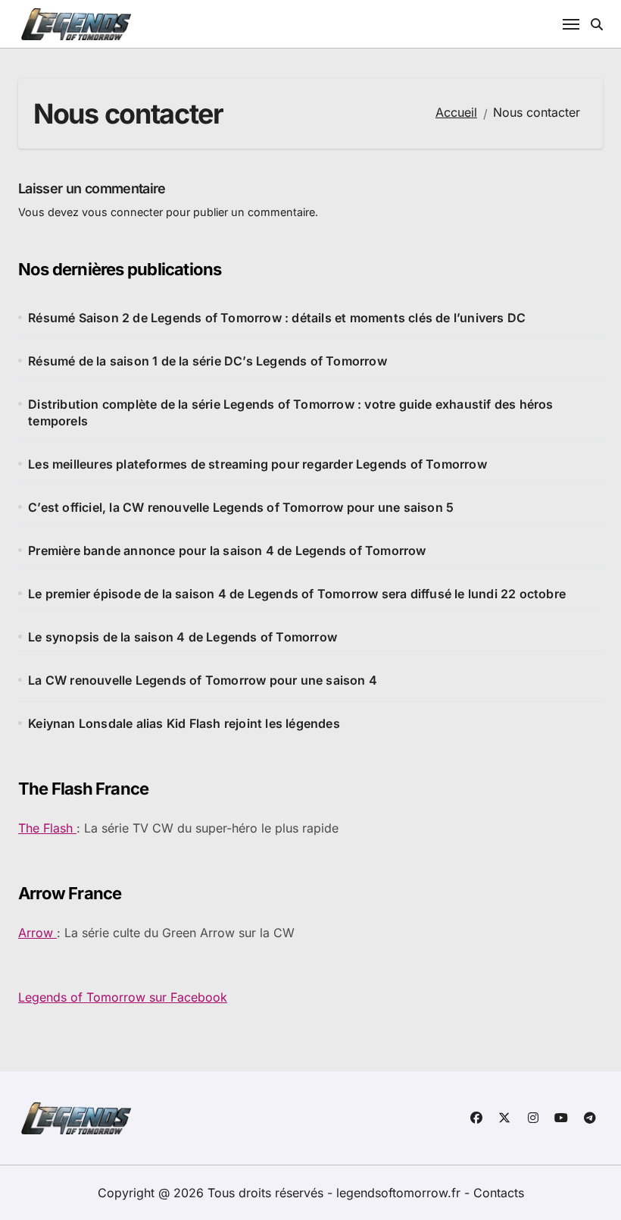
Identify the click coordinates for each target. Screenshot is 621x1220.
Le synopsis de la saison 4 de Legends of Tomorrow (182, 636)
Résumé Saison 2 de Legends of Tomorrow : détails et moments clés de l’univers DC (277, 317)
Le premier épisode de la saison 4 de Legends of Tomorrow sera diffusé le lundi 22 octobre (297, 593)
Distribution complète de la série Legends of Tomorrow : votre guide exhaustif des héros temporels (290, 412)
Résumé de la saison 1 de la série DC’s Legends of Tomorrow (207, 361)
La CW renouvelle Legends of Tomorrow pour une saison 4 (202, 680)
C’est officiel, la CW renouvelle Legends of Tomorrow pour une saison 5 (241, 507)
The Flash (47, 828)
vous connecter (122, 211)
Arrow (37, 932)
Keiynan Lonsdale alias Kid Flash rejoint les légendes (184, 723)
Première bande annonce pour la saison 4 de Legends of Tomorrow (227, 550)
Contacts (498, 1192)
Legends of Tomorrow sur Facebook (122, 997)
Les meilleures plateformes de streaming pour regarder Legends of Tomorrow (257, 464)
